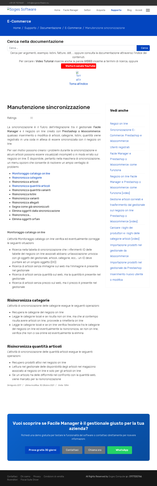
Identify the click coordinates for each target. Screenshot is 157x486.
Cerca (144, 48)
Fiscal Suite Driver (30, 479)
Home (57, 10)
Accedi (138, 10)
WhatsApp (122, 450)
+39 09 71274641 (16, 3)
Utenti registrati (120, 147)
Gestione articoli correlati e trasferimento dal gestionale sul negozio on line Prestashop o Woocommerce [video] (127, 210)
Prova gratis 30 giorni (42, 450)
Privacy (37, 476)
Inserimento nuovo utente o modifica (126, 277)
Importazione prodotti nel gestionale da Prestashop (126, 265)
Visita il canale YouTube (80, 65)
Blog (129, 10)
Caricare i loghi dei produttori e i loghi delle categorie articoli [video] (125, 233)
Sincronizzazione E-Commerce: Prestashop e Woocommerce (126, 135)
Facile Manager (70, 10)
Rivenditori (12, 479)
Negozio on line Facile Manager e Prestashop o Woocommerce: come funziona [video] (125, 185)
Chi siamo (25, 476)
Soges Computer (117, 476)
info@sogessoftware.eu (38, 3)
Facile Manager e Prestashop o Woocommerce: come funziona (123, 162)
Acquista (100, 10)
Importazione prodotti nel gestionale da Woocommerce (126, 250)
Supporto (116, 10)
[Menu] (148, 10)
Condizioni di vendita (54, 476)
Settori (87, 10)
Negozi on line (119, 123)
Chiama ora (94, 450)
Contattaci (72, 450)
